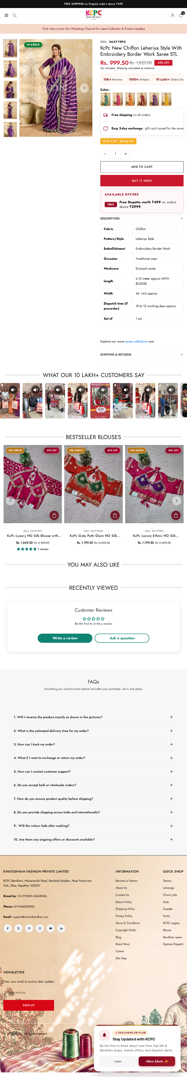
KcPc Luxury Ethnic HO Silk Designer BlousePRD (154, 535)
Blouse (167, 930)
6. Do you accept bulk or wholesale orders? (45, 785)
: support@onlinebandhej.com (29, 917)
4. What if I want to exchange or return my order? (49, 758)
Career (120, 951)
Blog (118, 937)
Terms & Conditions (128, 923)
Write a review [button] (65, 638)
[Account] (173, 15)
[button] (84, 88)
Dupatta (167, 909)
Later (118, 1061)
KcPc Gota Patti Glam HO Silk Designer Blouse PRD (93, 535)
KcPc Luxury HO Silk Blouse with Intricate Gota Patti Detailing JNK (33, 535)
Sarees (167, 881)
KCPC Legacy (171, 923)
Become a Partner (127, 881)
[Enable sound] (13, 389)
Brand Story (123, 944)
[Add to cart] (54, 515)
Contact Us (122, 895)
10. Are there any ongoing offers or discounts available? (54, 839)
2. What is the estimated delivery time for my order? (51, 731)
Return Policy (124, 902)
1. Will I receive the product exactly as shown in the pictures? (58, 717)
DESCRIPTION (109, 218)
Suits (166, 902)
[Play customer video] (10, 400)
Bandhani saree (172, 937)
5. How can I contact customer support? (42, 771)
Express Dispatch (173, 944)
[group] (55, 88)
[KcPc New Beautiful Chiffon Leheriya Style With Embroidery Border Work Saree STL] (105, 99)
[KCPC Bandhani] (94, 14)
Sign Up (29, 1005)
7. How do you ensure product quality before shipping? (53, 798)
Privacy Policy (124, 916)
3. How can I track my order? (34, 744)
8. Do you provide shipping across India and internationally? (57, 812)
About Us (121, 888)
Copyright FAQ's (126, 930)
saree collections (136, 341)
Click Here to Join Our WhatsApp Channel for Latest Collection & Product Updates (93, 29)
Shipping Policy (125, 909)
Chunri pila (170, 895)
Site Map (121, 958)
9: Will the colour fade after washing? (41, 825)
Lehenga (168, 888)
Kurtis (166, 916)
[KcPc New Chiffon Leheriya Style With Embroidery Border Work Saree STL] (117, 99)
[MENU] (6, 15)
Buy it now (142, 181)
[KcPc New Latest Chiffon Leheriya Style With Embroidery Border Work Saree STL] (130, 99)
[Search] (14, 15)
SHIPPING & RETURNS (115, 354)
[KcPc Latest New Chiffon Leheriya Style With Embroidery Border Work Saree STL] (166, 99)
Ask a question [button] (122, 638)
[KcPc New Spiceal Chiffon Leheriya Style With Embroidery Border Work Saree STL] (142, 99)
